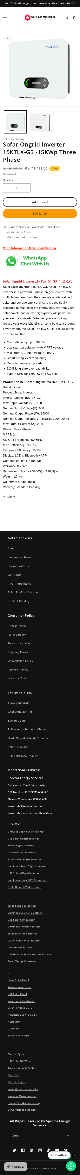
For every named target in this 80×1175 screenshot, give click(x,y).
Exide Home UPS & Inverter (24, 887)
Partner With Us (18, 566)
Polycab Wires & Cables (22, 1068)
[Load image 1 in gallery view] (15, 122)
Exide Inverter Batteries (22, 933)
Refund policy (17, 634)
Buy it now (40, 213)
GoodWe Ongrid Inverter (22, 852)
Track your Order (19, 702)
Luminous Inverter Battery (24, 926)
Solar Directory (18, 746)
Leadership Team (19, 557)
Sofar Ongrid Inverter (21, 845)
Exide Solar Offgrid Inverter (24, 859)
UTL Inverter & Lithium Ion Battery (29, 954)
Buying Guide (17, 720)
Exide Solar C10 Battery (22, 905)
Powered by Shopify (48, 1168)
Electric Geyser (17, 1082)
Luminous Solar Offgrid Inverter (27, 866)
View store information (22, 237)
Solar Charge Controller (22, 961)
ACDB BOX (14, 1021)
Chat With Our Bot (20, 711)
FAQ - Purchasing (19, 583)
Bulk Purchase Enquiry (23, 755)
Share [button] (11, 496)
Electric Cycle (16, 1054)
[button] (5, 17)
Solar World (35, 1168)
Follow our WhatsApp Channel (28, 729)
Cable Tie (13, 1075)
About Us (14, 548)
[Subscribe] (67, 1135)
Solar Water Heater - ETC (23, 1089)
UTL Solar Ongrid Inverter (23, 838)
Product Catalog (18, 601)
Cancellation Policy (20, 660)
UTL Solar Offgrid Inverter (23, 873)
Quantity (8, 180)
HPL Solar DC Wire (19, 1061)
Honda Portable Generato (23, 1103)
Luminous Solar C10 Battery (25, 912)
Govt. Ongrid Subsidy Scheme (28, 738)
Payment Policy (18, 669)
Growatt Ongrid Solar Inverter (26, 831)
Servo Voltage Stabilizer (22, 1109)
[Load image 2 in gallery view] (40, 122)
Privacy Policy (17, 625)
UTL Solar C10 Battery (21, 919)
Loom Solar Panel (18, 980)
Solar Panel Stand (18, 1035)
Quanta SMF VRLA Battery (24, 940)
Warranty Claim (18, 678)
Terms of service (19, 643)
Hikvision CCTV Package (22, 1014)
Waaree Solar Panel (19, 987)
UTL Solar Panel (17, 994)
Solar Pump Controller (21, 1001)
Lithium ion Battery (20, 947)
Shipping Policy (18, 652)
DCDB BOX (14, 1028)
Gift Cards (14, 574)
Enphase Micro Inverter (22, 1096)
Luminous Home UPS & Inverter (27, 880)
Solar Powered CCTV (20, 1007)
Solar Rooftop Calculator (24, 592)
